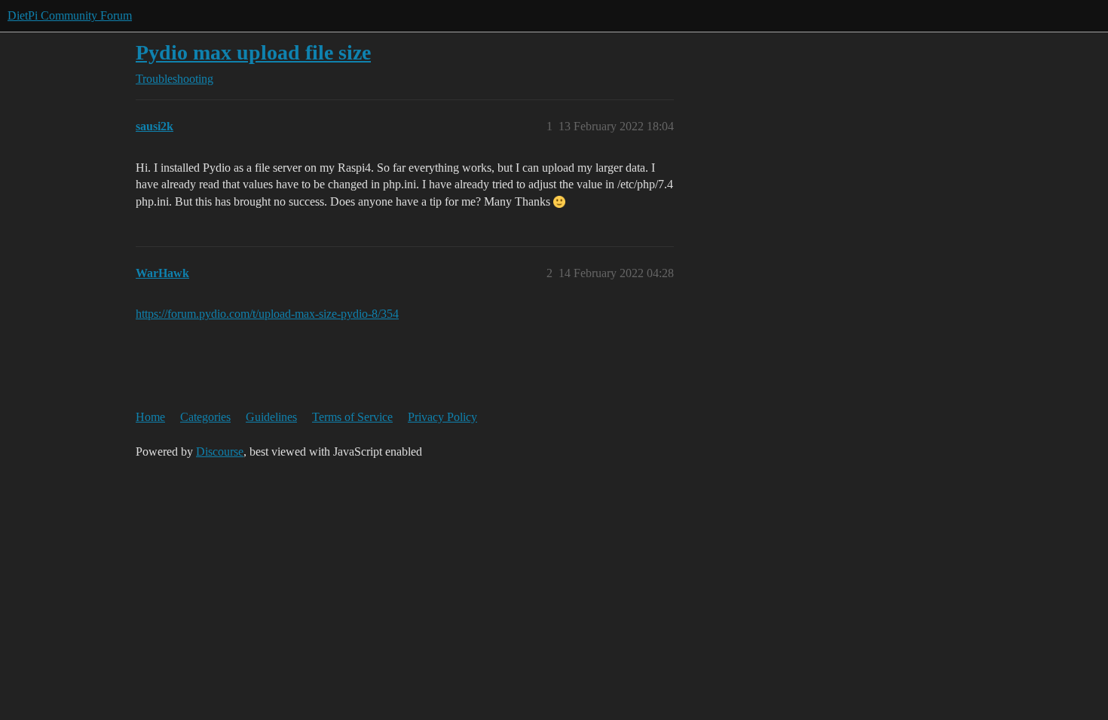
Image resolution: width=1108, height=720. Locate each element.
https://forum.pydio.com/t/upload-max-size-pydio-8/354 (267, 313)
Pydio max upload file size (253, 52)
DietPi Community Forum (70, 15)
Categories (205, 416)
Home (150, 416)
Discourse (219, 451)
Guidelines (271, 416)
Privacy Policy (442, 416)
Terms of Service (352, 416)
